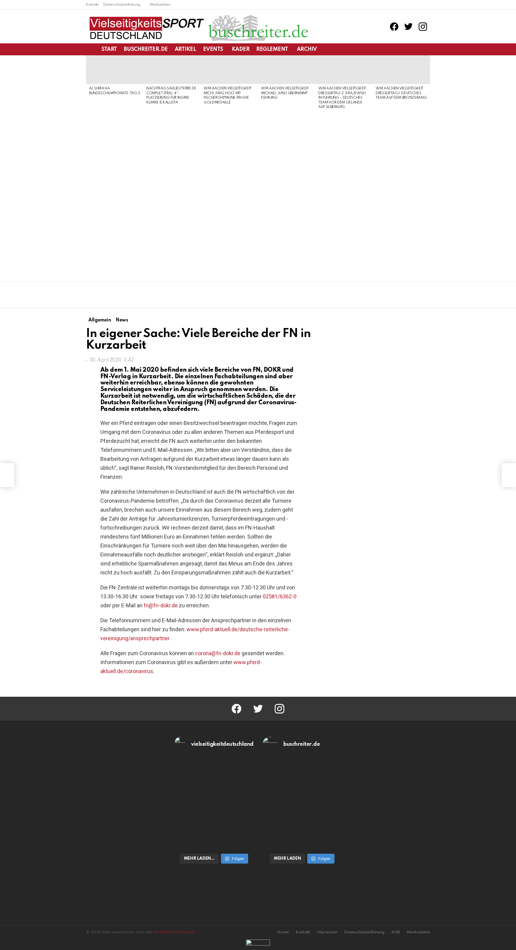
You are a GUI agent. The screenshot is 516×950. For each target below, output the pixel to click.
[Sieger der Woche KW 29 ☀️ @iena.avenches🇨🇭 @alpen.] (302, 826)
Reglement (272, 49)
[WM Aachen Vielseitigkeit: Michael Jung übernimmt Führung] (286, 69)
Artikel (185, 49)
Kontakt (92, 5)
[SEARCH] (426, 49)
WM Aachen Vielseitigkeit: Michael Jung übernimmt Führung (285, 93)
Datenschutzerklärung (121, 5)
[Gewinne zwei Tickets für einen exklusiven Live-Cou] (302, 781)
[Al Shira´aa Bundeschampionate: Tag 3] (114, 69)
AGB (395, 932)
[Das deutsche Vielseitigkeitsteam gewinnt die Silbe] (214, 826)
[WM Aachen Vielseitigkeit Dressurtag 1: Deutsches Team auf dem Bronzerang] (401, 69)
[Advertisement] (114, 189)
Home (283, 932)
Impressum (327, 932)
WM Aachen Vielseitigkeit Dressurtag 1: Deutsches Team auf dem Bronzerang (401, 93)
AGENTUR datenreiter (174, 932)
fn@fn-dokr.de (161, 605)
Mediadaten (160, 5)
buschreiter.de (146, 49)
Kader (241, 49)
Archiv (307, 49)
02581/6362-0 (280, 596)
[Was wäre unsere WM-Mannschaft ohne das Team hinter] (214, 781)
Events (213, 49)
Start (109, 49)
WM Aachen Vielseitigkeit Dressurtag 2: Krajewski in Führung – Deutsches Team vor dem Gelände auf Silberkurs (342, 98)
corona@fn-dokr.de (217, 653)
